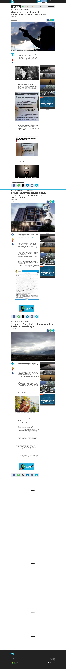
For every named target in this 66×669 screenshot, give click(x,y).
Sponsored (23, 658)
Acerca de (53, 657)
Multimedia (20, 658)
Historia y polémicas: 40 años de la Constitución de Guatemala (47, 104)
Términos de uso (53, 659)
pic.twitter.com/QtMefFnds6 (21, 449)
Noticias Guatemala (15, 9)
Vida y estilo (16, 658)
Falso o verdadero (14, 20)
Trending (12, 658)
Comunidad (26, 9)
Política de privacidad (52, 658)
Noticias (22, 9)
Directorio (54, 660)
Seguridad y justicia (28, 190)
